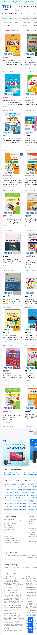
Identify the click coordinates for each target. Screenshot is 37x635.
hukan (16, 569)
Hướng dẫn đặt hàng (9, 527)
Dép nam (34, 614)
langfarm (11, 569)
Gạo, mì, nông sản (12, 596)
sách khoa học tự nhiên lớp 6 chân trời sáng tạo (12, 474)
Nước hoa (9, 624)
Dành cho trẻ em (11, 599)
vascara (6, 567)
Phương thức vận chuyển (10, 529)
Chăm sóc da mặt (8, 615)
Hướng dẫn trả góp (8, 536)
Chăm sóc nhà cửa (13, 602)
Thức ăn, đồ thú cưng (11, 601)
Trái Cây (6, 592)
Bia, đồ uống (9, 598)
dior (10, 567)
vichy (20, 569)
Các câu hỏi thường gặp (10, 523)
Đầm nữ (32, 578)
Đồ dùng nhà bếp (8, 630)
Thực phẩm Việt (17, 594)
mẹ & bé (31, 10)
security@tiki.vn (16, 542)
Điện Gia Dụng (8, 628)
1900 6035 (10, 560)
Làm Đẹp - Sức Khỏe (10, 613)
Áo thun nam (29, 589)
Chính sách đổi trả (8, 534)
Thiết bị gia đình (17, 630)
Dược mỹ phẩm (18, 625)
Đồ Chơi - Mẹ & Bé (9, 577)
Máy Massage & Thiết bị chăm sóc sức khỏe (14, 619)
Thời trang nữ (30, 577)
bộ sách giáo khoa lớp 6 (11, 472)
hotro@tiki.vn (16, 540)
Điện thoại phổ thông (11, 609)
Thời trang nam (31, 587)
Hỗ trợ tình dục (16, 624)
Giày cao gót (29, 603)
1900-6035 (11, 519)
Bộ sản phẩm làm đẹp (13, 624)
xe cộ (26, 10)
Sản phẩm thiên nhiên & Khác (13, 620)
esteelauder (14, 567)
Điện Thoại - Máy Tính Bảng (12, 605)
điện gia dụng (19, 10)
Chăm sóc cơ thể (11, 618)
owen (31, 567)
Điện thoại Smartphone (9, 607)
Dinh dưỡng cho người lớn (12, 584)
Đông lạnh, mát (14, 595)
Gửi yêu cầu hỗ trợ (8, 525)
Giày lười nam (29, 612)
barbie (27, 567)
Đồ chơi (19, 578)
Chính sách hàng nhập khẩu (11, 538)
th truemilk (21, 567)
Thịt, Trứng (11, 592)
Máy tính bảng (10, 610)
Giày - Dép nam (31, 610)
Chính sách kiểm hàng (9, 531)
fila (23, 569)
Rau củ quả (9, 594)
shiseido (6, 569)
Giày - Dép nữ (30, 601)
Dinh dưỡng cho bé (11, 583)
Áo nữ (27, 578)
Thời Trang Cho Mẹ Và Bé (10, 578)
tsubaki (27, 569)
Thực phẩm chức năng (12, 617)
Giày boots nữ (32, 606)
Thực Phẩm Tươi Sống (10, 590)
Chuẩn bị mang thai (12, 587)
